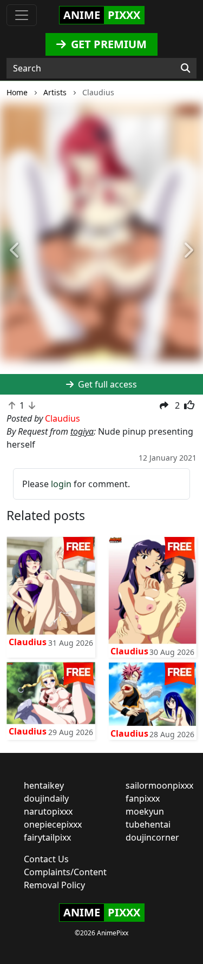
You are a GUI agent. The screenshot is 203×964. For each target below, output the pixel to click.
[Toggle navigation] (21, 15)
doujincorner (152, 837)
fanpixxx (143, 798)
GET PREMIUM (107, 44)
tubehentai (148, 824)
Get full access (106, 384)
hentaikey (44, 785)
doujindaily (46, 798)
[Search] (185, 68)
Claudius (28, 642)
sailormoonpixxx (159, 785)
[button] (15, 251)
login (61, 484)
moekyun (145, 811)
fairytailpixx (47, 837)
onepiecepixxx (53, 824)
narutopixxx (48, 811)
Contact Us (46, 859)
